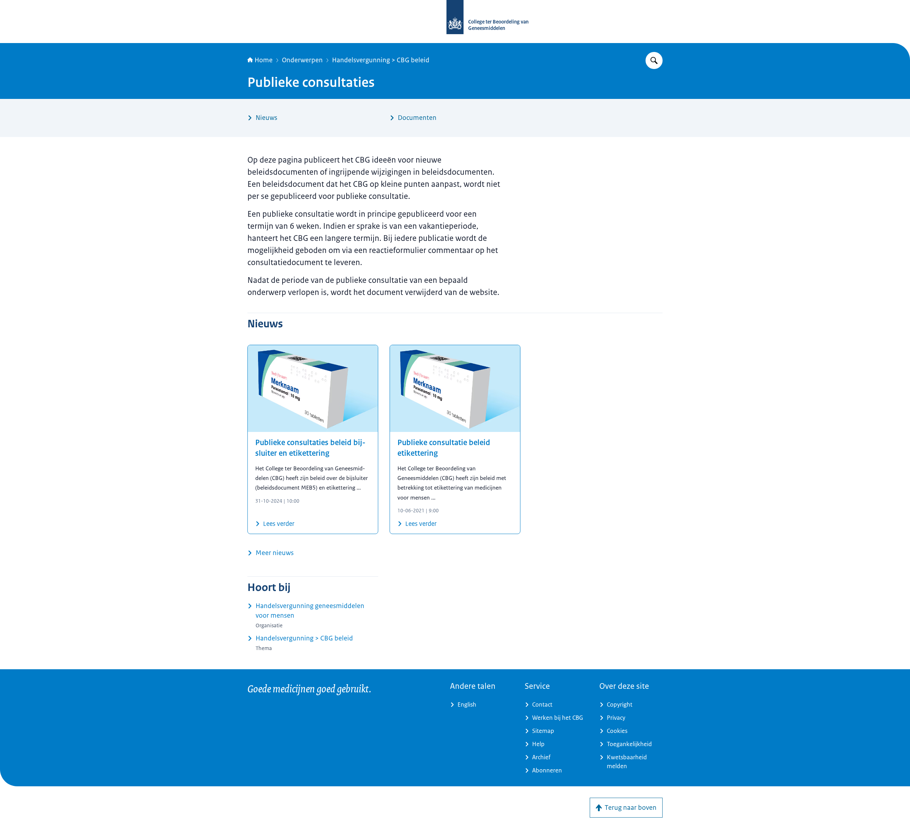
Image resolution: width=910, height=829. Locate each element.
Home (264, 60)
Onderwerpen (302, 60)
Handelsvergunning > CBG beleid (380, 60)
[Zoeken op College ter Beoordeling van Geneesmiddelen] (654, 60)
